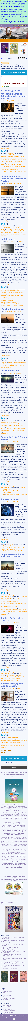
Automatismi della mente (14, 156)
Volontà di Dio (18, 432)
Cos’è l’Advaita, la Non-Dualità (10, 947)
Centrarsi (10, 600)
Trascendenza (7, 305)
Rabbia (17, 494)
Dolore (20, 159)
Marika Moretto (13, 608)
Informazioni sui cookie (9, 998)
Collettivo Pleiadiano (13, 362)
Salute (8, 745)
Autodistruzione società (12, 292)
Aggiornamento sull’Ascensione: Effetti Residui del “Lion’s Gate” (13, 952)
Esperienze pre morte (8, 1008)
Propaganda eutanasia (10, 304)
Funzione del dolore (10, 677)
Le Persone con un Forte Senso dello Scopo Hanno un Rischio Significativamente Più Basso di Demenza (13, 965)
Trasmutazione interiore (10, 171)
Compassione (9, 491)
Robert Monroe (7, 1005)
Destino (6, 425)
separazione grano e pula (14, 611)
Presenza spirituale (16, 231)
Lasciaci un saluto (7, 991)
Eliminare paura (13, 229)
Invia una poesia (7, 995)
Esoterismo (10, 153)
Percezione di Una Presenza (10, 968)
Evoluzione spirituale (9, 605)
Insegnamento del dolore (11, 365)
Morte (9, 302)
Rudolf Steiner (6, 1006)
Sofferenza (8, 166)
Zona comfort (16, 234)
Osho (16, 677)
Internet (12, 549)
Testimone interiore (12, 168)
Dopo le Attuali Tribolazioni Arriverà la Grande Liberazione (13, 959)
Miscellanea (10, 289)
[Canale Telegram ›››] (14, 74)
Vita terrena (11, 432)
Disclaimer (5, 999)
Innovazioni (7, 549)
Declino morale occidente (13, 295)
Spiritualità (10, 226)
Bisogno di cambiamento (13, 423)
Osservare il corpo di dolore (11, 164)
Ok (14, 1018)
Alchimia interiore (17, 155)
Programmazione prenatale (12, 430)
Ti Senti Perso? (6, 948)
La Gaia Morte (8, 239)
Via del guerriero (21, 171)
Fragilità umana (8, 742)
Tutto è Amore (21, 365)
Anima (5, 362)
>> (24, 58)
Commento (23, 551)
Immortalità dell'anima (8, 428)
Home (2, 58)
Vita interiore (9, 234)
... (14, 821)
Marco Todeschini (7, 1009)
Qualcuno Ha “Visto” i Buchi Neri (11, 961)
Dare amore (6, 364)
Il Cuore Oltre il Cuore (8, 957)
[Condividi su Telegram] (2, 151)
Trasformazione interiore (15, 613)
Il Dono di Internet (10, 499)
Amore (2, 362)
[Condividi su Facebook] (7, 151)
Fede (7, 427)
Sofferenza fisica (14, 745)
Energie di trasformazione (12, 603)
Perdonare (7, 494)
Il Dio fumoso (6, 1013)
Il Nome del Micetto (8, 943)
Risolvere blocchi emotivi (10, 678)
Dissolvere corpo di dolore (12, 159)
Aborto (2, 290)
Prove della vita (9, 232)
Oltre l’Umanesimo (10, 370)
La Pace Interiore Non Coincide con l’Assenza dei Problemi (14, 178)
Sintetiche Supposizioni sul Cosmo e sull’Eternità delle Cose (11, 954)
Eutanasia (10, 299)
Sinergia (17, 551)
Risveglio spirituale (10, 551)
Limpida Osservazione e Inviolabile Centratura (12, 555)
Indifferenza (17, 299)
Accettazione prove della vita (8, 227)
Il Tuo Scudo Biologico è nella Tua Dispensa (14, 962)
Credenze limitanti (16, 158)
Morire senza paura (8, 1012)
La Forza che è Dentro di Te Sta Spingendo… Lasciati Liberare (13, 938)
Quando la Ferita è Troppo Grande (14, 438)
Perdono (12, 494)
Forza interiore (9, 163)
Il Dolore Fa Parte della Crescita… (12, 619)
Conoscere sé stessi (11, 740)
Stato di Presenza (15, 166)
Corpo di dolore (7, 158)
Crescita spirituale (5, 546)
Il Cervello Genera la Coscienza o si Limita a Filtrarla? (12, 940)
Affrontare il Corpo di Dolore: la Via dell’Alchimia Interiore (14, 96)
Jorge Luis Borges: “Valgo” (9, 950)
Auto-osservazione (8, 598)
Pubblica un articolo (8, 994)
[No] (26, 1017)
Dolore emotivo (13, 675)
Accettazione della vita (6, 422)
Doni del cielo (17, 546)
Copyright (5, 1001)
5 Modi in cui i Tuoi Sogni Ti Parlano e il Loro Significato (13, 945)
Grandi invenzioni (11, 547)
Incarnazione (17, 428)
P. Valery (14, 742)
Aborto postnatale (9, 290)
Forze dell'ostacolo (13, 427)
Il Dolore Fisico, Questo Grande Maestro (12, 684)
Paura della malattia (9, 744)
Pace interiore (7, 231)
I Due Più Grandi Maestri (13, 309)
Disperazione (13, 364)
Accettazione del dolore (6, 155)
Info (4, 992)
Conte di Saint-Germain (9, 1010)
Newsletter (5, 997)
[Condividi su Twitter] (4, 151)
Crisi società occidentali (15, 294)
